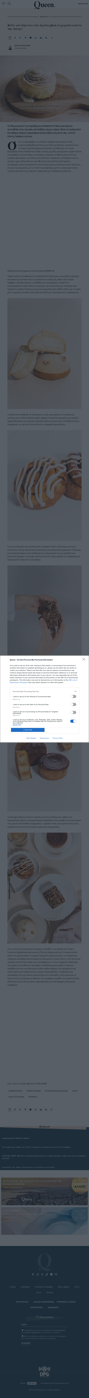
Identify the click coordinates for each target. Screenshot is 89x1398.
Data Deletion (31, 738)
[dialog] (44, 699)
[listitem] (44, 691)
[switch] (73, 696)
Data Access (44, 738)
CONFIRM (28, 730)
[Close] (84, 660)
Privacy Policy (58, 738)
